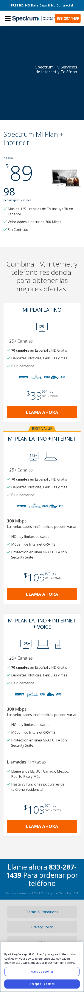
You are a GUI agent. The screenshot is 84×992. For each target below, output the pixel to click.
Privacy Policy (42, 927)
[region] (42, 967)
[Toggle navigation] (7, 18)
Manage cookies (42, 971)
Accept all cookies (42, 984)
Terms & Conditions (42, 911)
